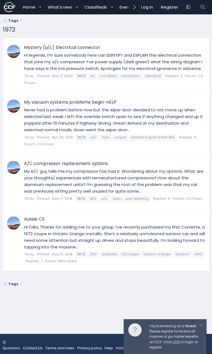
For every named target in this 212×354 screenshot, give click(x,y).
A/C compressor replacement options (66, 163)
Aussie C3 (34, 219)
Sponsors (11, 348)
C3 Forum (45, 144)
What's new (60, 7)
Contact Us (33, 348)
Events (126, 7)
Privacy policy (89, 348)
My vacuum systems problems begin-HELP (70, 102)
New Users (67, 261)
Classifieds (95, 7)
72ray (29, 75)
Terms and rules (59, 348)
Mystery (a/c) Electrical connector (62, 47)
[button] (40, 7)
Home (29, 7)
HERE (176, 342)
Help (109, 348)
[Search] (202, 7)
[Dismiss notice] (200, 326)
